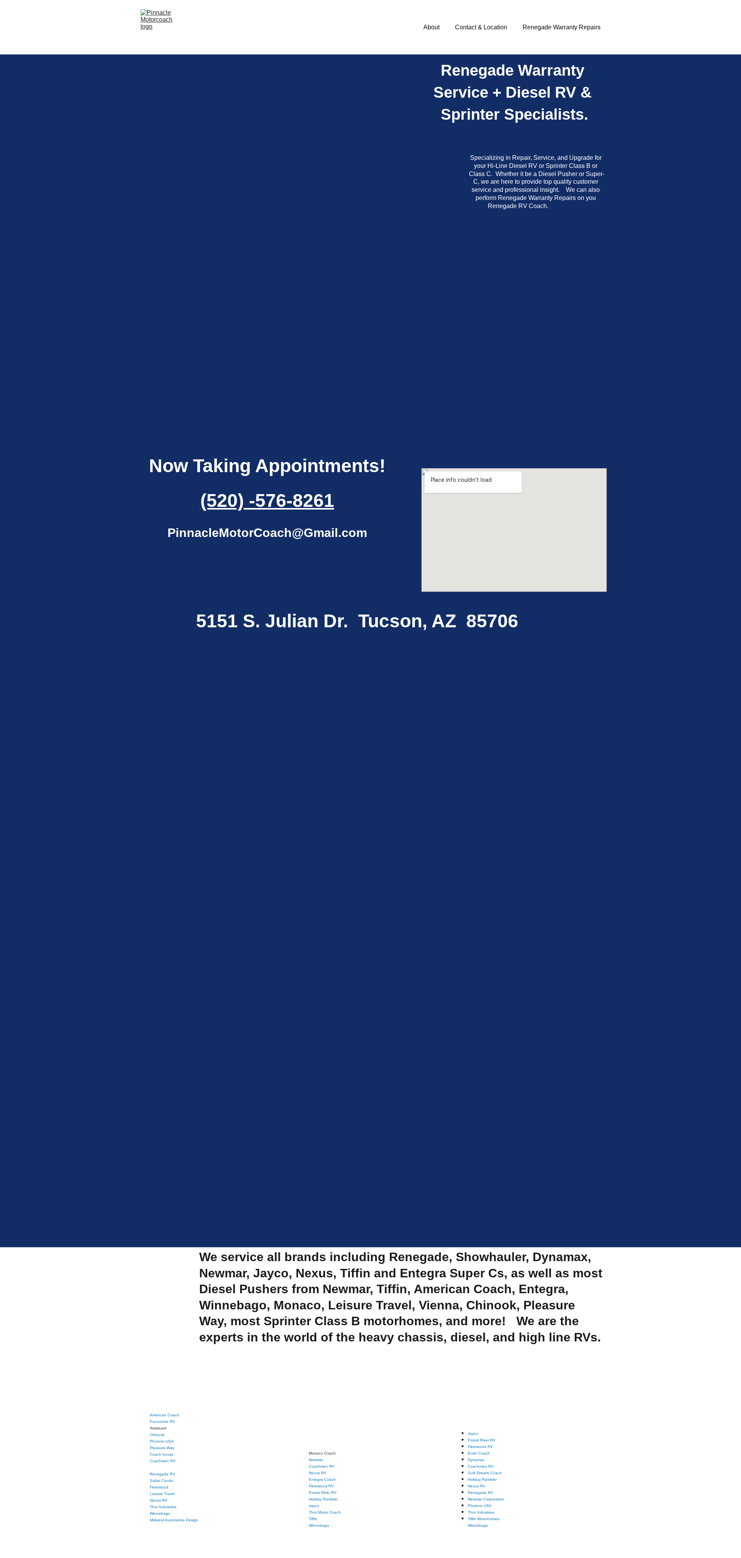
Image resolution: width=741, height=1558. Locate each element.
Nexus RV (158, 1500)
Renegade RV (162, 1474)
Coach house (162, 1454)
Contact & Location (481, 27)
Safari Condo (161, 1480)
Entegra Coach (322, 1479)
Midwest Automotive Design (174, 1520)
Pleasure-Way (162, 1448)
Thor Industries (163, 1507)
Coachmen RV (163, 1461)
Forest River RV (323, 1492)
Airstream (158, 1428)
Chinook (157, 1435)
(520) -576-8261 (267, 500)
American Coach (164, 1415)
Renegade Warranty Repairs (562, 27)
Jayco (314, 1506)
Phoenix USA (162, 1441)
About (431, 27)
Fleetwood (159, 1487)
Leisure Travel (162, 1494)
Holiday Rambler (323, 1499)
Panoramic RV (162, 1421)
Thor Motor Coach (325, 1512)
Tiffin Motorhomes (483, 1519)
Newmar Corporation (486, 1499)
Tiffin (313, 1519)
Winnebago (319, 1525)
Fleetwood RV (321, 1486)
